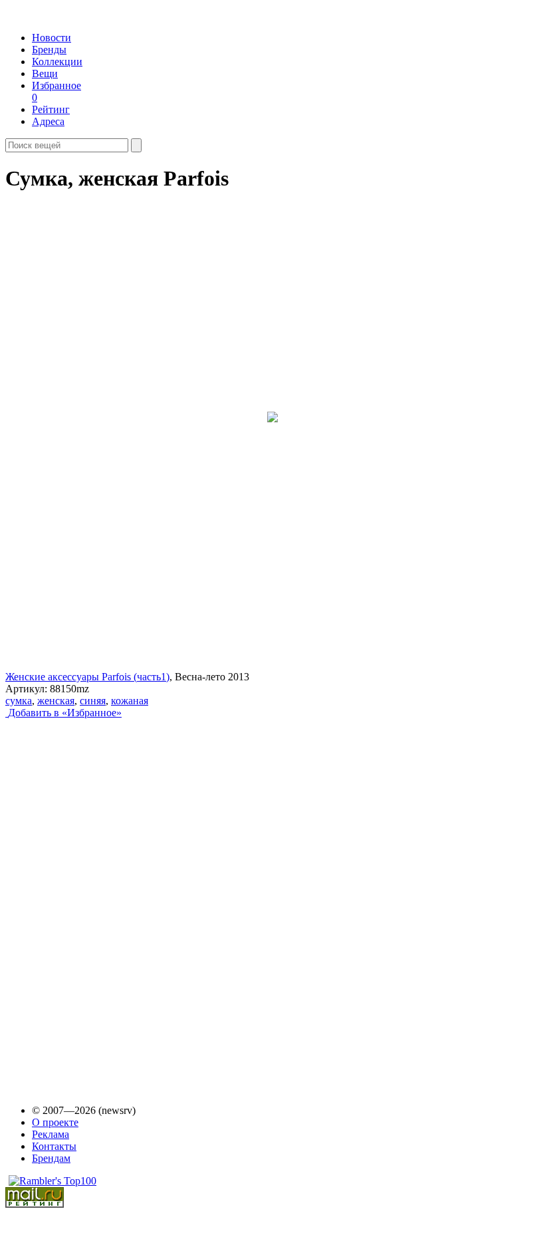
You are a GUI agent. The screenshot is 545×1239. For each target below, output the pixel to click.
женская (55, 700)
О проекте (55, 1122)
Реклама (50, 1134)
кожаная (129, 700)
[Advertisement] (107, 899)
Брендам (51, 1158)
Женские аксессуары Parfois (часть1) (87, 676)
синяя (93, 700)
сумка (18, 700)
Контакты (54, 1146)
